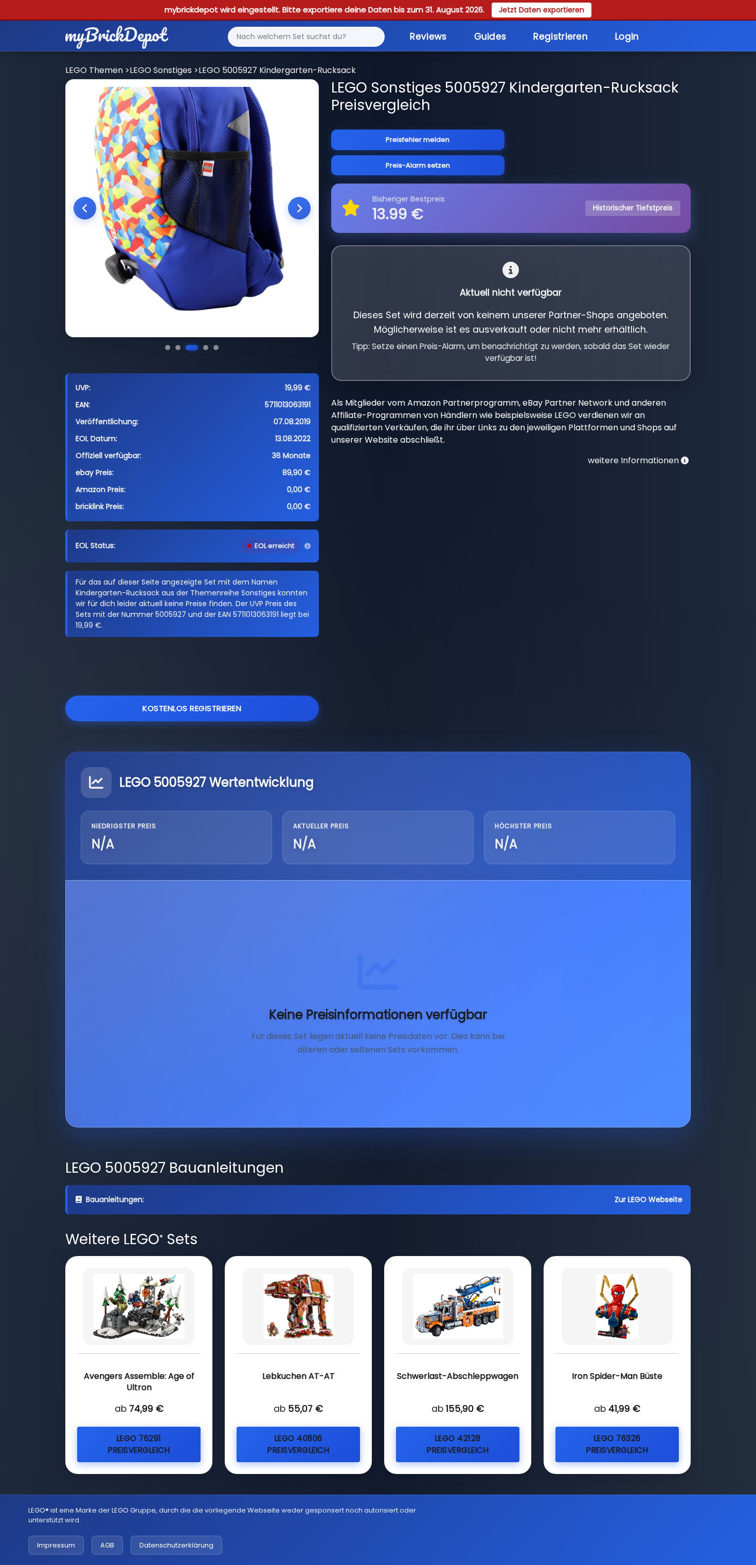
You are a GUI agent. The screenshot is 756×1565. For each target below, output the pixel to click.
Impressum (56, 1545)
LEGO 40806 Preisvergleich (298, 1444)
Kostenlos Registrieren (191, 708)
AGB (107, 1545)
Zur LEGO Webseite (648, 1199)
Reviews (428, 36)
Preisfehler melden (417, 139)
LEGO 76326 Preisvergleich (617, 1444)
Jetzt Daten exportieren (541, 10)
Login (627, 36)
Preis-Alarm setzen (418, 165)
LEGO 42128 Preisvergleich (458, 1444)
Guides (490, 36)
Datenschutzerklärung (176, 1545)
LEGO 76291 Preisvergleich (139, 1444)
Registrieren (560, 36)
